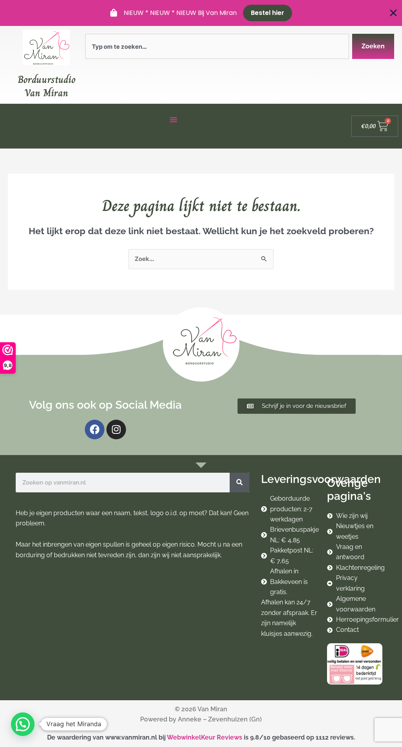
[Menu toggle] (173, 119)
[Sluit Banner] (393, 13)
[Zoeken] (239, 482)
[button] (23, 724)
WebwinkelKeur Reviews (204, 737)
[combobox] (217, 46)
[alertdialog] (201, 13)
